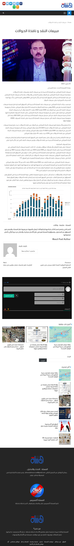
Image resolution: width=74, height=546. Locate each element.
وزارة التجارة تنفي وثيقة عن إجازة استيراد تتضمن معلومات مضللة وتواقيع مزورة (38, 346)
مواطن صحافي (15, 541)
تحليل (41, 541)
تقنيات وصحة (34, 541)
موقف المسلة (48, 541)
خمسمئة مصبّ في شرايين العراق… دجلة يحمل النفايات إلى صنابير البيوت (14, 346)
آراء (8, 541)
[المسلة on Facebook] (20, 3)
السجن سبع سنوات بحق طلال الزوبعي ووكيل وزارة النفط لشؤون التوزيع (49, 413)
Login (5, 282)
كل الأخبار (32, 544)
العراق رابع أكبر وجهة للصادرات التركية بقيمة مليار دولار (49, 426)
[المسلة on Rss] (17, 7)
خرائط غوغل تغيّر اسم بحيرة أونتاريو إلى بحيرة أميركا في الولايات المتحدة (62, 346)
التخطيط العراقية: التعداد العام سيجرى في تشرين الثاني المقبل (55, 265)
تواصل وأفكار (39, 544)
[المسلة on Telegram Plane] (10, 3)
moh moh (23, 246)
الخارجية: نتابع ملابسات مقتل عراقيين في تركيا (17, 264)
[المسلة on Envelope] (14, 3)
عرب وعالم (58, 541)
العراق (64, 541)
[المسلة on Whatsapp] (14, 7)
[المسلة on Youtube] (4, 3)
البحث (69, 356)
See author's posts (28, 251)
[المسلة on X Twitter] (17, 3)
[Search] (3, 13)
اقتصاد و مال (25, 541)
